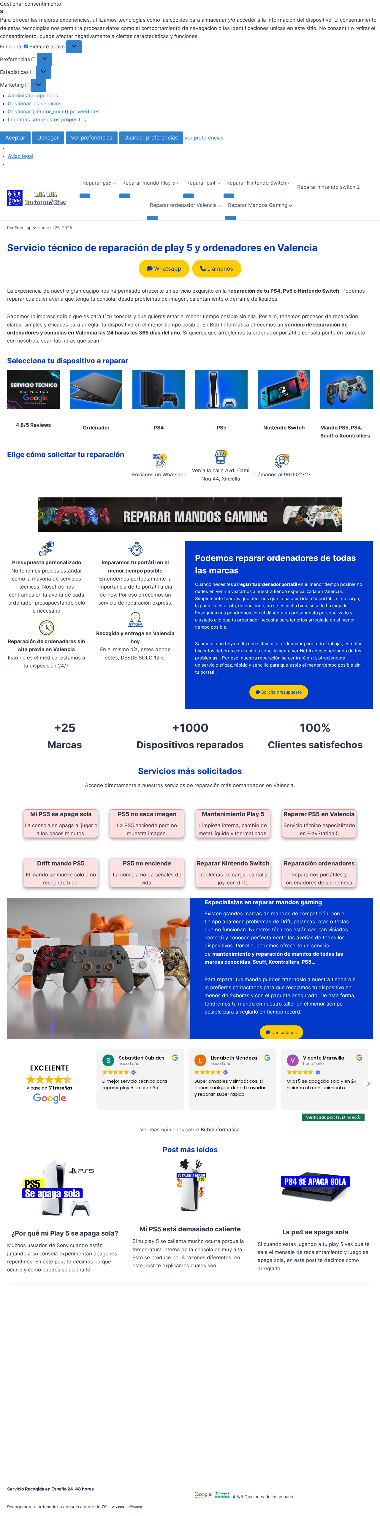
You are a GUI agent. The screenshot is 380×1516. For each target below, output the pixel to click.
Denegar (48, 137)
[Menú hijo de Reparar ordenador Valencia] (152, 218)
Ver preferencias (91, 137)
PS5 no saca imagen (147, 814)
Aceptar (15, 137)
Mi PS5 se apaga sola (61, 814)
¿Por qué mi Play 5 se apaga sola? (64, 1233)
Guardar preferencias (151, 137)
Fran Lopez (25, 227)
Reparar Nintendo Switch (233, 863)
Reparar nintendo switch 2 (328, 187)
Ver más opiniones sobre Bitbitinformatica (190, 1130)
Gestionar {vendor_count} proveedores (54, 112)
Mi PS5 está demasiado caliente (190, 1229)
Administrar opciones (33, 96)
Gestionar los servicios (34, 104)
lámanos (220, 268)
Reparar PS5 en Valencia (319, 814)
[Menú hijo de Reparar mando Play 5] (124, 196)
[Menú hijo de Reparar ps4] (188, 196)
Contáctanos (283, 1032)
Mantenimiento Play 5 (233, 814)
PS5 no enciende (147, 863)
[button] (190, 12)
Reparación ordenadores (319, 863)
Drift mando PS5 (61, 863)
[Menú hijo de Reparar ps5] (85, 196)
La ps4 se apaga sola (315, 1232)
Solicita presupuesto (281, 691)
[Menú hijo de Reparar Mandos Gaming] (230, 218)
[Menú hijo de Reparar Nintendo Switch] (229, 196)
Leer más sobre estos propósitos (47, 120)
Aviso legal (20, 156)
